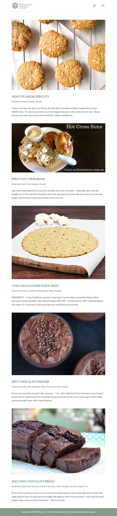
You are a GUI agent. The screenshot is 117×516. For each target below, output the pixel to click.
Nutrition (36, 387)
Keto (25, 291)
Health (23, 387)
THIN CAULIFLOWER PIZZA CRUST (35, 285)
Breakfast (16, 101)
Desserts (16, 387)
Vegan (65, 387)
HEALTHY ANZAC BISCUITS (30, 96)
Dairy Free (26, 184)
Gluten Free (17, 291)
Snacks (39, 101)
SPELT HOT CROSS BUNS (28, 179)
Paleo (24, 101)
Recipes (31, 101)
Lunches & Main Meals (38, 291)
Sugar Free (83, 486)
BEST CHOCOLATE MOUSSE (30, 381)
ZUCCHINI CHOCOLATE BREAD (33, 481)
